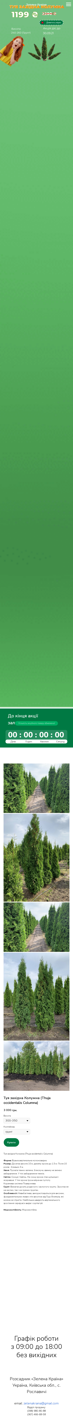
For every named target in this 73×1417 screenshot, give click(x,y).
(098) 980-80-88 (36, 1411)
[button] (51, 22)
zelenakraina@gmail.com (41, 1403)
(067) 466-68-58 (36, 1414)
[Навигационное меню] (68, 4)
